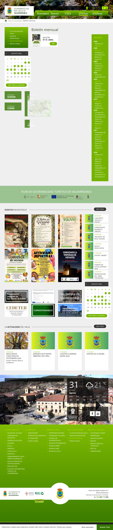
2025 (95, 48)
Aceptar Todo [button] (105, 527)
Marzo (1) (98, 57)
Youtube (106, 7)
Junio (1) (98, 70)
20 (18, 73)
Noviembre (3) (100, 132)
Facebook (103, 7)
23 (29, 73)
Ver (28, 124)
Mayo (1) (98, 88)
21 (22, 73)
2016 (95, 152)
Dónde (11, 96)
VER (53, 44)
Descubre (28, 97)
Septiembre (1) (100, 168)
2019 (95, 99)
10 (7, 70)
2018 (95, 110)
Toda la (83, 13)
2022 (95, 79)
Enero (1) (98, 59)
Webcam (87, 7)
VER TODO (100, 209)
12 (15, 70)
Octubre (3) (99, 112)
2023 (95, 72)
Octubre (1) (99, 52)
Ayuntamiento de (19, 11)
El (43, 13)
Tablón (97, 13)
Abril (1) (98, 46)
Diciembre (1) (100, 55)
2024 (95, 61)
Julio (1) (97, 92)
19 (15, 73)
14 (22, 70)
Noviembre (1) (100, 77)
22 (25, 73)
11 (11, 70)
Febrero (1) (99, 44)
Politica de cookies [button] (64, 527)
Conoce (68, 13)
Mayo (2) (98, 161)
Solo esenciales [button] (88, 527)
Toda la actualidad (15, 21)
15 (25, 70)
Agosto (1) (98, 135)
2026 (95, 41)
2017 (95, 130)
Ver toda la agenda (16, 85)
